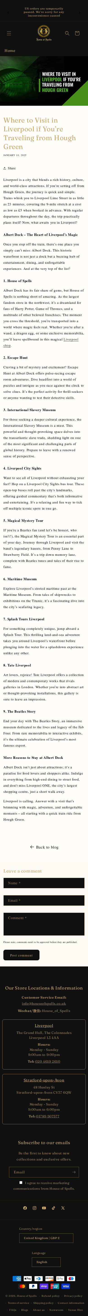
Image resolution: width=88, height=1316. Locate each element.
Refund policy (51, 1295)
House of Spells (27, 1295)
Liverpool (44, 1025)
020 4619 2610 (47, 1061)
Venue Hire (75, 1309)
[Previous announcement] (8, 12)
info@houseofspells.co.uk (44, 1003)
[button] (9, 33)
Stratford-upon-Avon (44, 1080)
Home (10, 50)
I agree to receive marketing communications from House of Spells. (44, 1186)
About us (39, 1309)
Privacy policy (73, 1295)
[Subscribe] (74, 1172)
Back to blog (47, 847)
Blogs (24, 1309)
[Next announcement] (80, 12)
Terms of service (18, 1302)
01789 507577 (47, 1116)
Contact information (71, 1302)
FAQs (12, 1309)
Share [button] (12, 168)
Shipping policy (43, 1302)
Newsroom (56, 1309)
